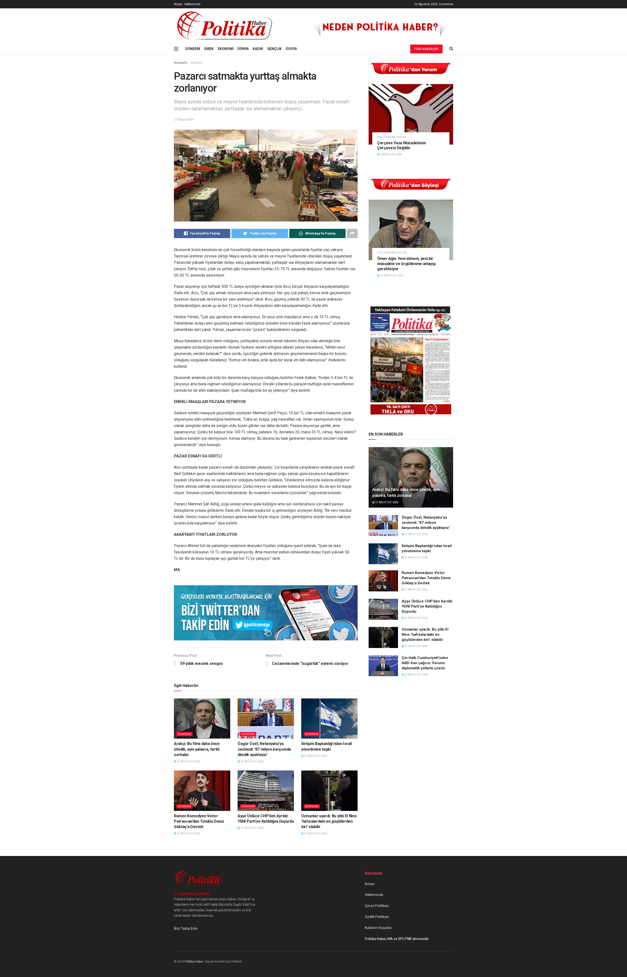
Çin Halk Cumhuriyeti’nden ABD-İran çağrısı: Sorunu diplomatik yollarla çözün (425, 663)
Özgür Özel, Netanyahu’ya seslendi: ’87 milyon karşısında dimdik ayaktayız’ (264, 749)
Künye (178, 4)
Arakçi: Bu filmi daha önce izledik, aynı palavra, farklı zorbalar (197, 749)
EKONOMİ (225, 49)
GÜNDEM (192, 49)
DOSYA (291, 49)
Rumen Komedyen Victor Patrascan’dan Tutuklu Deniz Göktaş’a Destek (199, 821)
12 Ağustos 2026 (391, 275)
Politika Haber (194, 961)
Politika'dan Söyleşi (392, 252)
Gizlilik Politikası (377, 917)
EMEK (209, 49)
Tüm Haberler (426, 49)
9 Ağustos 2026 (390, 154)
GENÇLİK (274, 49)
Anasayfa (180, 62)
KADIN (258, 49)
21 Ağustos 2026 (188, 761)
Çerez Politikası (377, 906)
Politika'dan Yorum (391, 137)
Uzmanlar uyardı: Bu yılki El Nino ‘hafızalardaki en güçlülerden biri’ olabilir (329, 821)
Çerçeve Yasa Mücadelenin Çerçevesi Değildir (401, 145)
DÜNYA (243, 49)
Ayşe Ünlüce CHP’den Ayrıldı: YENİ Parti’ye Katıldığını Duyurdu (427, 606)
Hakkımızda (192, 4)
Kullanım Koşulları (378, 928)
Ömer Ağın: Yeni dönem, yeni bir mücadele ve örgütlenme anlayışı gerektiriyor (406, 263)
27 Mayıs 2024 (184, 119)
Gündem (196, 62)
